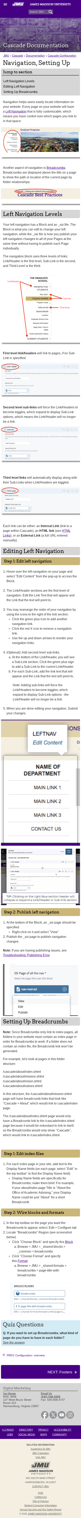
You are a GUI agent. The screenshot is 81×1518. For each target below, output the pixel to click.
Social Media (26, 1434)
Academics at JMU (41, 1449)
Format (23, 1261)
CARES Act (41, 1497)
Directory (26, 1429)
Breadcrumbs (56, 167)
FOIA (40, 1493)
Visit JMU (41, 1457)
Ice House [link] (9, 1393)
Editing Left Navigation (19, 86)
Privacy (43, 1429)
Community (59, 1434)
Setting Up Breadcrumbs (20, 92)
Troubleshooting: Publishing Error (26, 955)
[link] (45, 1417)
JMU (6, 55)
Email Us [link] (46, 1393)
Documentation (35, 55)
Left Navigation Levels (18, 81)
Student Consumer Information (40, 1505)
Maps (43, 1434)
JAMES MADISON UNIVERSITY (45, 1513)
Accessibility (62, 1429)
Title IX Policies (40, 1501)
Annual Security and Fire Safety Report (40, 1509)
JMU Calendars (40, 1453)
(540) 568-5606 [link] (50, 1396)
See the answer (14, 1342)
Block (69, 1242)
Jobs (10, 1434)
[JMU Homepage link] (40, 1474)
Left (16, 111)
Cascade (17, 55)
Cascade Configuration (62, 55)
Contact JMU (40, 1486)
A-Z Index (8, 1429)
